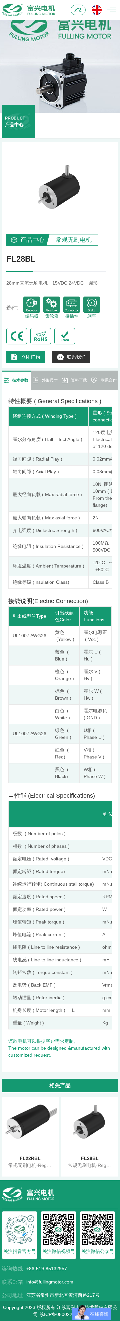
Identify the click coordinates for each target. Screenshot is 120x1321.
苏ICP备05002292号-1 (63, 1314)
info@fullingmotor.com (49, 1281)
